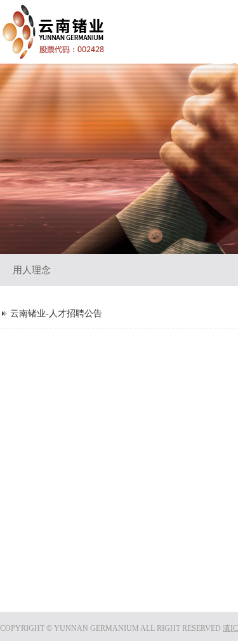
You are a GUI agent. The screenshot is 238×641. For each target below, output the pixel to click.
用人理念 (32, 270)
